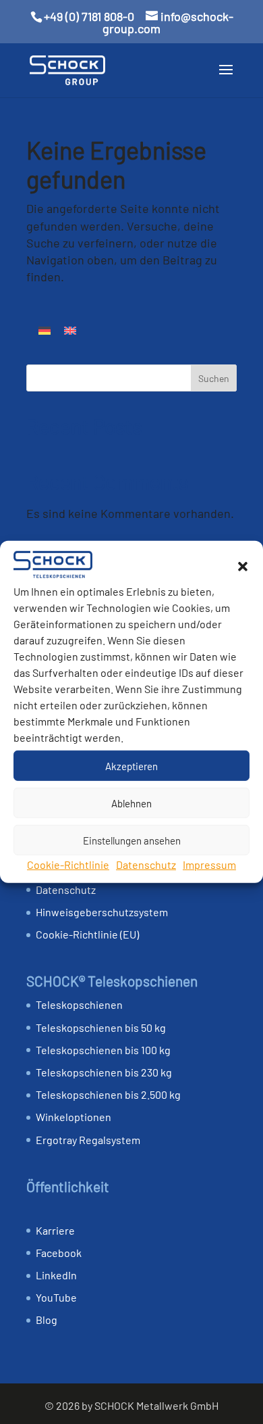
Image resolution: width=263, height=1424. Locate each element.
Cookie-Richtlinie (68, 864)
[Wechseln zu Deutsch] (44, 329)
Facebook (59, 1252)
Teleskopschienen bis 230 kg (104, 1072)
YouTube (56, 1297)
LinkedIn (56, 1274)
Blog (46, 1319)
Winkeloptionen (73, 1116)
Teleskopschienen (79, 1004)
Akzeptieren (131, 765)
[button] (243, 566)
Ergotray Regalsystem (88, 1139)
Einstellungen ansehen (132, 840)
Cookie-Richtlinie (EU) (87, 934)
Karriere (55, 1230)
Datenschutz (146, 864)
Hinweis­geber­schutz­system (102, 911)
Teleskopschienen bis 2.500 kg (108, 1094)
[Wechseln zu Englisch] (70, 329)
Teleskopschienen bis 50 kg (101, 1027)
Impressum (209, 864)
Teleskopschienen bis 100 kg (103, 1049)
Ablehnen (131, 803)
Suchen (213, 378)
